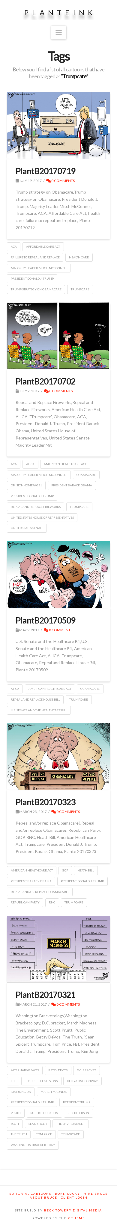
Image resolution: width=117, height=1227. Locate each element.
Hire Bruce (96, 1193)
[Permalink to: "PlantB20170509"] (58, 574)
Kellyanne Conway (82, 1081)
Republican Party (25, 902)
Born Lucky (67, 1193)
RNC (52, 902)
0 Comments (63, 180)
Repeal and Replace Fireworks (36, 506)
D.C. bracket (86, 1070)
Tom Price (44, 1134)
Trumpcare (80, 289)
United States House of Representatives (42, 517)
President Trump (76, 1102)
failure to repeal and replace (35, 257)
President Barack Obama (71, 485)
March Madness (53, 1091)
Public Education (44, 1113)
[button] (58, 32)
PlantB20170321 (45, 994)
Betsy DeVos (58, 1070)
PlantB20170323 (45, 802)
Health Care (79, 257)
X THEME (76, 1218)
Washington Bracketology (33, 1145)
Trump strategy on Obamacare (36, 289)
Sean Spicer (37, 1123)
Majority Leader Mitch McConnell (39, 268)
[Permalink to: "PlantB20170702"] (58, 335)
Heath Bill (85, 870)
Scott (15, 1123)
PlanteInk (60, 12)
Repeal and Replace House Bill (35, 699)
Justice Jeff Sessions (41, 1081)
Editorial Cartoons (30, 1193)
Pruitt (16, 1113)
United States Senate (27, 528)
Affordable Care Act (43, 246)
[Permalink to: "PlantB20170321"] (58, 949)
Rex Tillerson (78, 1113)
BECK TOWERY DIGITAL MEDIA (73, 1210)
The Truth (19, 1134)
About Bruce (43, 1197)
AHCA (30, 464)
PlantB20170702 (45, 381)
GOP (65, 870)
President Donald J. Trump (32, 278)
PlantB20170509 (45, 620)
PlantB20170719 (45, 171)
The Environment (70, 1123)
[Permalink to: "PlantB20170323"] (58, 756)
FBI (13, 1081)
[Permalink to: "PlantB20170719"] (58, 125)
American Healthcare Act (32, 870)
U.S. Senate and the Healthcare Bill (39, 710)
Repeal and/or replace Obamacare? (40, 892)
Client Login (74, 1197)
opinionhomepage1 (26, 485)
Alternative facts (25, 1070)
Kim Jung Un (21, 1091)
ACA (14, 246)
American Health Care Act (65, 464)
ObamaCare (86, 475)
